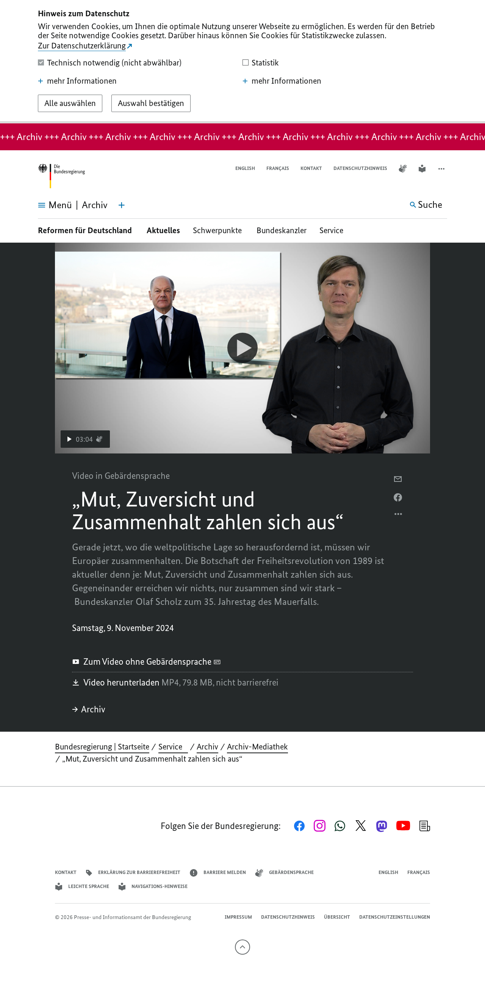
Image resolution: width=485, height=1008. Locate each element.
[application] (242, 348)
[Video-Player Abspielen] (242, 348)
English (245, 168)
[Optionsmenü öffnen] (398, 515)
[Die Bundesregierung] (61, 176)
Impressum (238, 917)
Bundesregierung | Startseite (102, 747)
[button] (442, 168)
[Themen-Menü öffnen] (122, 205)
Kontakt (311, 168)
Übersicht (337, 917)
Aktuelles (163, 230)
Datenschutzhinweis (360, 168)
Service (334, 230)
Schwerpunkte (218, 230)
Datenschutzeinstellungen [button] (394, 917)
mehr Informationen (82, 81)
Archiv (93, 709)
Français (277, 168)
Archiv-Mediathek (257, 747)
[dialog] (242, 61)
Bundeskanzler (282, 230)
